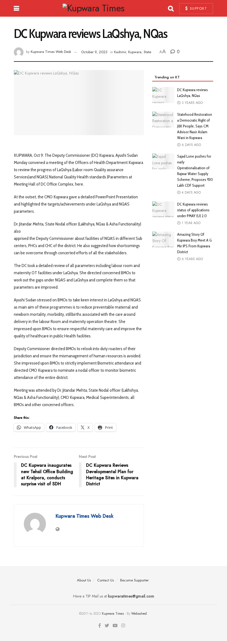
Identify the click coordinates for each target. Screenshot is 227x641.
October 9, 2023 (94, 52)
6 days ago (190, 144)
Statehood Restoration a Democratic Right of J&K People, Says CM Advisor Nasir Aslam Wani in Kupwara (194, 126)
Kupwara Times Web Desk (51, 52)
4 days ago (190, 192)
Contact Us (105, 580)
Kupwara (134, 52)
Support (197, 8)
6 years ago (191, 259)
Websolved (139, 613)
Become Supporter (134, 580)
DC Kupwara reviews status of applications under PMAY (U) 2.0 (193, 210)
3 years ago (191, 102)
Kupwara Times (113, 613)
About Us (84, 580)
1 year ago (190, 222)
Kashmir (120, 52)
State (147, 52)
